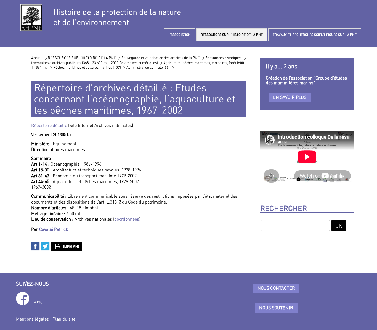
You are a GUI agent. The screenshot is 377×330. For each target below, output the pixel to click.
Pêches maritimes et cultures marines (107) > (89, 67)
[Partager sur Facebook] (35, 246)
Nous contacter (276, 288)
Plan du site (63, 319)
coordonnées (127, 219)
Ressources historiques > (225, 58)
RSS (38, 302)
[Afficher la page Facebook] (22, 299)
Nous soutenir (276, 307)
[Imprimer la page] (67, 246)
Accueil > (39, 58)
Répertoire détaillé (49, 125)
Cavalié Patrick (53, 229)
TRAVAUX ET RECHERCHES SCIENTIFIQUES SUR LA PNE (315, 35)
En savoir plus (289, 97)
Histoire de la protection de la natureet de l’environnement (117, 17)
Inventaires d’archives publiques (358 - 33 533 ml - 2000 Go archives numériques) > (96, 62)
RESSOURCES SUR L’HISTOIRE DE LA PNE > (84, 58)
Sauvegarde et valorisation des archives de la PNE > (162, 58)
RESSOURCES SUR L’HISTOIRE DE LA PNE (232, 35)
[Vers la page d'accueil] (31, 17)
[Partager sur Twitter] (45, 246)
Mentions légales (32, 319)
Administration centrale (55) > (150, 67)
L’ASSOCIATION (180, 35)
